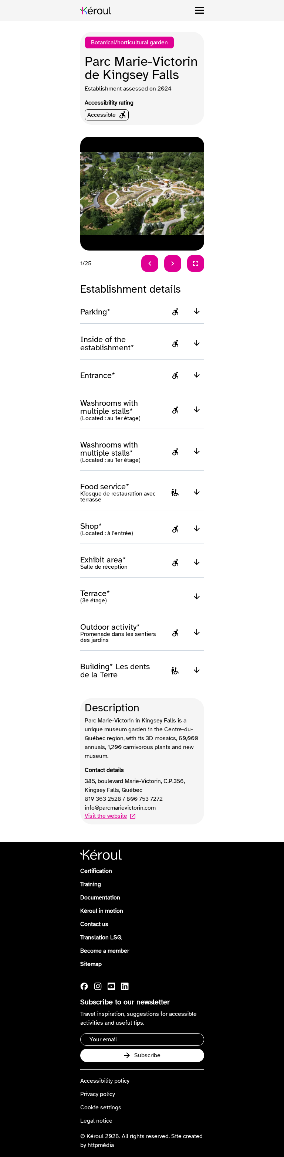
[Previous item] (149, 263)
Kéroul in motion (101, 911)
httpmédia (101, 1145)
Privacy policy (97, 1094)
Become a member (104, 950)
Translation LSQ (101, 937)
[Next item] (172, 263)
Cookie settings (100, 1107)
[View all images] (195, 263)
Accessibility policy (104, 1081)
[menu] (199, 10)
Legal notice (96, 1120)
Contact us (94, 924)
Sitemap (91, 964)
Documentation (100, 897)
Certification (96, 871)
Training (90, 884)
